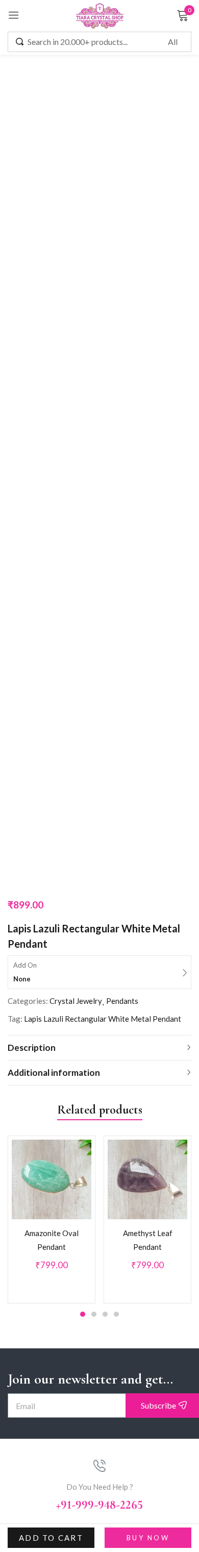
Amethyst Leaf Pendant (147, 649)
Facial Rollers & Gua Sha (100, 1336)
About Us (99, 1145)
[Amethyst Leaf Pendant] (147, 589)
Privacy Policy (99, 1178)
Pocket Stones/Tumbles (100, 1369)
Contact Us (99, 1194)
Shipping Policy (99, 1241)
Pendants (122, 410)
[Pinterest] (124, 1011)
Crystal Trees (99, 1353)
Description (32, 457)
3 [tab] (105, 723)
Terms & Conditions (100, 1273)
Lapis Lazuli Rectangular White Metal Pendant (102, 428)
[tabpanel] (52, 629)
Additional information (54, 482)
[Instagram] (99, 1011)
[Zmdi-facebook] (75, 1011)
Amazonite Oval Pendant (51, 649)
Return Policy (100, 1257)
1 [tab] (82, 723)
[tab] (99, 457)
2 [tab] (93, 723)
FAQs (99, 1162)
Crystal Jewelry (75, 410)
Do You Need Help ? (99, 896)
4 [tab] (116, 723)
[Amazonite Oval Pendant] (51, 589)
